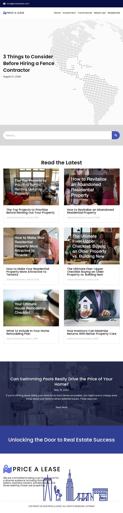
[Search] (116, 135)
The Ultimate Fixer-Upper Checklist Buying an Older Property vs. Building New (85, 272)
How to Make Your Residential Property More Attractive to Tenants (27, 272)
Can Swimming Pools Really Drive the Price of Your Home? (61, 381)
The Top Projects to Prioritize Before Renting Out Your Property (30, 211)
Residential (114, 12)
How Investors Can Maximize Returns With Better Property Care (91, 332)
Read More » (9, 84)
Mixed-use (100, 12)
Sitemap (90, 506)
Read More (61, 407)
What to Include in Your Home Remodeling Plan (27, 332)
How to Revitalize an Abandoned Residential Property (90, 211)
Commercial (85, 12)
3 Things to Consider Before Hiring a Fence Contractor (28, 63)
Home (57, 12)
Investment (69, 12)
